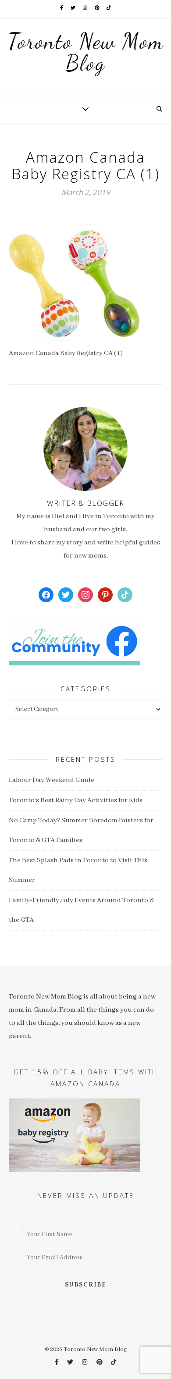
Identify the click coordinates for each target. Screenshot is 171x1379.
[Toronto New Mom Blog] (85, 57)
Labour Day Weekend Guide (51, 780)
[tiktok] (109, 8)
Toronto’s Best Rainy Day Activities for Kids (75, 800)
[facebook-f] (62, 8)
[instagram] (85, 8)
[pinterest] (97, 8)
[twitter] (73, 8)
